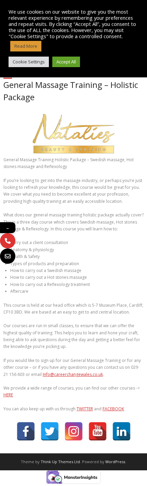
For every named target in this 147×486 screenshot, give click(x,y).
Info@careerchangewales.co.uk (73, 374)
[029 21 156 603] (7, 240)
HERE (8, 395)
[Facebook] (25, 431)
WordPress (115, 461)
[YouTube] (97, 431)
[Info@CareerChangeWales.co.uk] (7, 256)
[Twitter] (49, 431)
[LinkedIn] (121, 431)
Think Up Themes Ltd (60, 461)
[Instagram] (73, 431)
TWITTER (85, 409)
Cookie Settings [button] (29, 62)
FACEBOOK (113, 409)
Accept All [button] (66, 62)
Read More (25, 46)
